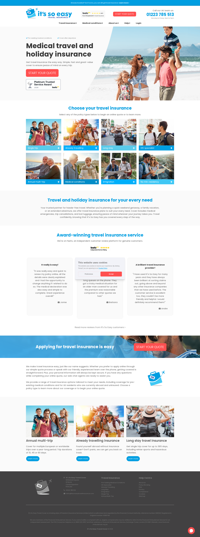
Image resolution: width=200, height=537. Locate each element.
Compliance (143, 492)
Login (138, 23)
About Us (142, 483)
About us (113, 23)
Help (126, 23)
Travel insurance (67, 23)
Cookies (142, 494)
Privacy (141, 489)
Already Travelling (108, 487)
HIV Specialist (106, 485)
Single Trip (105, 494)
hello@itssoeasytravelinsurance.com (80, 493)
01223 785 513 (71, 490)
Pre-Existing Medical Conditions (113, 483)
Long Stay (104, 489)
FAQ (140, 487)
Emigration (105, 492)
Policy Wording (144, 485)
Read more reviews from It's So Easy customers (100, 327)
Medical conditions (92, 23)
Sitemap (142, 496)
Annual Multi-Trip (107, 496)
